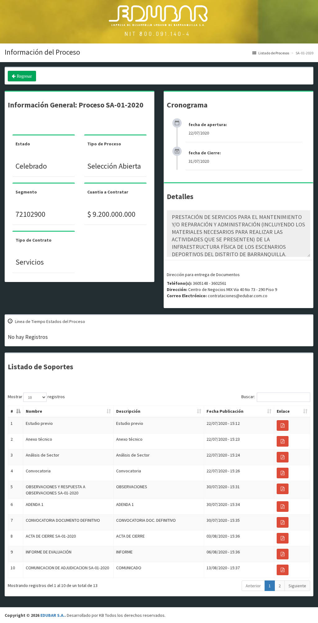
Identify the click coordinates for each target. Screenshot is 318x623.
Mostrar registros (36, 397)
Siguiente (297, 586)
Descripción (128, 411)
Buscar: (248, 397)
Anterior (253, 586)
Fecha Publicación (225, 411)
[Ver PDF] (282, 425)
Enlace (283, 411)
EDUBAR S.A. (52, 615)
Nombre (34, 411)
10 (13, 568)
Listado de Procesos (273, 53)
